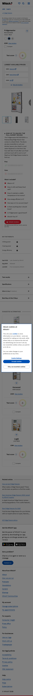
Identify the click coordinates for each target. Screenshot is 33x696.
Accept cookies (17, 361)
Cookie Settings (16, 358)
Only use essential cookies (16, 367)
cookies (14, 334)
